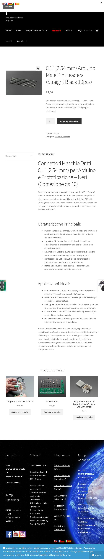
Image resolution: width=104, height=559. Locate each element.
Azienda (20, 41)
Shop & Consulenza (35, 30)
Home (8, 30)
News (18, 30)
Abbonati (56, 30)
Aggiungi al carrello (69, 121)
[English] (56, 541)
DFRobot (58, 136)
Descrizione (11, 156)
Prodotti (66, 136)
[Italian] (66, 541)
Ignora (98, 555)
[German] (63, 541)
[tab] (20, 156)
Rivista (69, 30)
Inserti (9, 41)
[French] (59, 541)
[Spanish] (70, 541)
